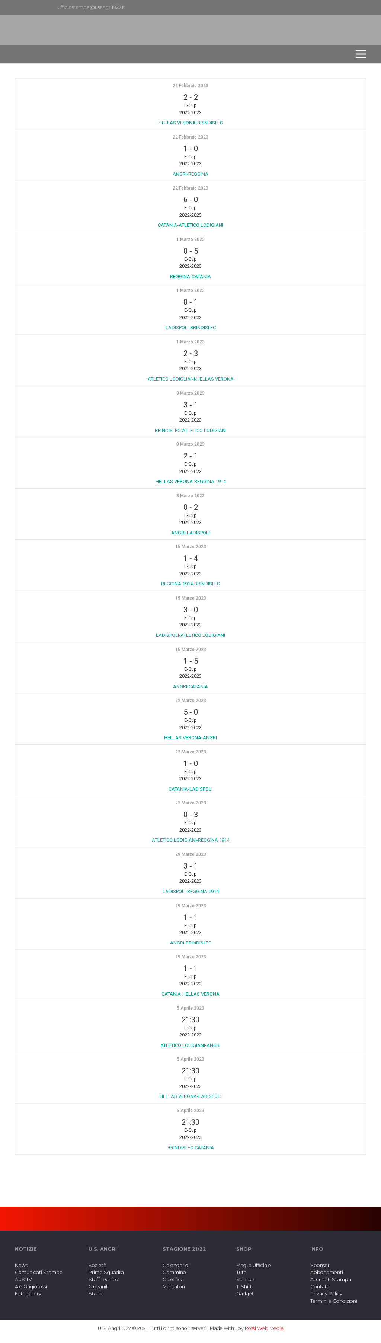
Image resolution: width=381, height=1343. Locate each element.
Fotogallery (28, 1293)
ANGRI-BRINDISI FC (190, 943)
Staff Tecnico (103, 1279)
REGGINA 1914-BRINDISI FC (190, 584)
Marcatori (174, 1286)
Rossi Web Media (264, 1328)
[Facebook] (348, 7)
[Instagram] (360, 7)
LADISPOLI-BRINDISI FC (191, 327)
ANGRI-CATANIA (190, 686)
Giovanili (98, 1286)
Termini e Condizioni (333, 1301)
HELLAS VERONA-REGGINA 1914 (191, 481)
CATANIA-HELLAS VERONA (190, 994)
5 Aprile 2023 (190, 1008)
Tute (241, 1272)
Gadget (245, 1293)
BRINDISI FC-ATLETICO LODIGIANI (191, 430)
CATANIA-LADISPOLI (190, 789)
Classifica (173, 1279)
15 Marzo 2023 (190, 546)
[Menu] (361, 54)
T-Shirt (244, 1286)
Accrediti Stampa (330, 1279)
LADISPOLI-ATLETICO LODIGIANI (190, 635)
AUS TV (23, 1279)
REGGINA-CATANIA (190, 276)
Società (97, 1265)
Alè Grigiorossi (31, 1286)
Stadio (96, 1293)
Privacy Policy (326, 1293)
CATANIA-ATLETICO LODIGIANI (190, 225)
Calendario (175, 1265)
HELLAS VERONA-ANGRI (190, 737)
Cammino (174, 1272)
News (21, 1265)
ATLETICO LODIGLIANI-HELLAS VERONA (191, 379)
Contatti (320, 1286)
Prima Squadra (106, 1272)
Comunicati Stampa (39, 1272)
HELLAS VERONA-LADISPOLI (190, 1096)
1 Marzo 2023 (190, 239)
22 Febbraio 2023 (190, 85)
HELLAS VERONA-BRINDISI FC (191, 123)
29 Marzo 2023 (190, 854)
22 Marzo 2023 (190, 700)
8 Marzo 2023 (190, 393)
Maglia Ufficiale (253, 1265)
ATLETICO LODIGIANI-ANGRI (190, 1045)
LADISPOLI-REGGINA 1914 (191, 891)
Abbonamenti (326, 1272)
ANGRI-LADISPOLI (190, 533)
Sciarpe (245, 1279)
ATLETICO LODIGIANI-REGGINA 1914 (191, 840)
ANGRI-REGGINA (190, 174)
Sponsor (320, 1265)
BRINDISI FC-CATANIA (190, 1147)
